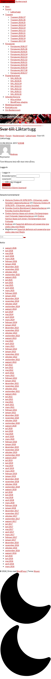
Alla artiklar (15, 99)
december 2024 (12, 298)
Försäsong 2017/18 (18, 70)
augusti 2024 (10, 309)
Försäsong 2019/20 (18, 65)
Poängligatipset (12, 75)
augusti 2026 (10, 248)
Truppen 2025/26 (18, 19)
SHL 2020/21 (15, 91)
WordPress (21, 571)
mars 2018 (9, 502)
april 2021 (9, 404)
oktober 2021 (11, 388)
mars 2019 (9, 471)
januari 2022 (10, 380)
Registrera (7, 187)
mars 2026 (9, 258)
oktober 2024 (11, 303)
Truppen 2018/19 (18, 38)
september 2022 (12, 359)
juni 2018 (9, 494)
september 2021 (12, 391)
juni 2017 (9, 526)
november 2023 (12, 330)
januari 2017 (10, 540)
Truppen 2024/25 (18, 22)
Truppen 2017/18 (18, 41)
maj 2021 (9, 402)
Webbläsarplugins (13, 104)
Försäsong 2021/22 (18, 59)
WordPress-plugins (19, 102)
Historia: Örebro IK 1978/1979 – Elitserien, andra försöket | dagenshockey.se (26, 201)
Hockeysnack (18, 135)
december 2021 (12, 383)
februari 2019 (11, 473)
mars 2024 (9, 319)
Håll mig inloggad (13, 182)
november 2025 (12, 269)
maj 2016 (9, 561)
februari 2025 (11, 293)
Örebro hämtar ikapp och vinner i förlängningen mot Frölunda (25, 219)
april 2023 (9, 343)
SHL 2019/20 (15, 94)
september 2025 (12, 274)
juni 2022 (9, 367)
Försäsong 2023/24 (18, 54)
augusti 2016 (10, 553)
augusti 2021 (10, 394)
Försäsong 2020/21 (18, 62)
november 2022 (12, 354)
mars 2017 (9, 534)
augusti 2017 (10, 521)
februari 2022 (11, 378)
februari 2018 (11, 505)
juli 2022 (9, 364)
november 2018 (12, 481)
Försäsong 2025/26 (18, 49)
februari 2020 (11, 441)
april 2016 (9, 563)
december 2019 (12, 447)
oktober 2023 (11, 333)
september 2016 (12, 550)
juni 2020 (9, 431)
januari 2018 (10, 508)
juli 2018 (9, 492)
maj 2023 (9, 341)
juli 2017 (9, 524)
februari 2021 (11, 409)
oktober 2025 (11, 272)
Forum (8, 9)
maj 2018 (9, 497)
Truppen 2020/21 (18, 33)
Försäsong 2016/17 (18, 73)
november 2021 (12, 386)
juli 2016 (9, 555)
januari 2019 (10, 476)
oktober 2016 (11, 547)
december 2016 (12, 542)
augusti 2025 (10, 277)
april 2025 (9, 287)
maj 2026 (9, 253)
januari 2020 (10, 444)
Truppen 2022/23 (18, 27)
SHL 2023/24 (15, 83)
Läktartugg (15, 11)
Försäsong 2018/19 (18, 67)
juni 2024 (9, 311)
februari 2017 (11, 537)
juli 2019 (9, 460)
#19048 (21, 143)
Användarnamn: (9, 175)
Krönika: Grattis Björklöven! (17, 210)
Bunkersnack (21, 1)
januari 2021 (10, 412)
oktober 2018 (11, 484)
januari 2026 (10, 264)
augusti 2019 (10, 457)
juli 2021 (9, 396)
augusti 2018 (10, 489)
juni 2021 (9, 399)
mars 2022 (9, 375)
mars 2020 (9, 439)
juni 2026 (9, 250)
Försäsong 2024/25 (18, 51)
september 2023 (12, 335)
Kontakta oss (11, 107)
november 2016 (12, 545)
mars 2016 (9, 566)
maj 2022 (9, 370)
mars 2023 (9, 346)
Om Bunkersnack (12, 110)
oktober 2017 (11, 516)
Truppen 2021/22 (18, 30)
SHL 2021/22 (15, 88)
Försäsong (10, 43)
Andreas (8, 224)
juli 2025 (9, 279)
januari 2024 (10, 325)
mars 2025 (9, 290)
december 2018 (12, 478)
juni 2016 (9, 558)
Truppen (9, 14)
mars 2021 (9, 407)
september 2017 (12, 518)
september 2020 (12, 423)
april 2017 (9, 532)
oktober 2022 (11, 356)
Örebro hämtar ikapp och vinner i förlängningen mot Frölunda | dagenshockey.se (26, 214)
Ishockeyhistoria (12, 96)
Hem (7, 6)
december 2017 (12, 510)
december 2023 (12, 327)
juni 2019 (9, 463)
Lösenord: (6, 179)
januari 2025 (10, 295)
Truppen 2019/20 (18, 35)
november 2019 (12, 449)
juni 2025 (9, 282)
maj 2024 (9, 314)
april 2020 (9, 436)
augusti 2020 (10, 425)
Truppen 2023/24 (18, 25)
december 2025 (12, 266)
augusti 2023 (10, 338)
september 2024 (12, 306)
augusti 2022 (10, 362)
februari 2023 (11, 348)
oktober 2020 (11, 420)
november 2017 (12, 513)
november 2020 (12, 417)
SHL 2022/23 (15, 86)
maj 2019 (9, 465)
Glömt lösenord (19, 187)
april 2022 (9, 372)
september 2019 (12, 455)
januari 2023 (10, 351)
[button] (25, 624)
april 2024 (9, 317)
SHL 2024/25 (15, 80)
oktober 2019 (11, 452)
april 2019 (9, 468)
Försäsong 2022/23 (18, 57)
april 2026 (9, 256)
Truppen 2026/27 (18, 17)
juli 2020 (9, 428)
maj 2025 (9, 285)
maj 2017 (9, 529)
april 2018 (9, 500)
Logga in (6, 185)
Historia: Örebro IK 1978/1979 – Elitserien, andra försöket (27, 204)
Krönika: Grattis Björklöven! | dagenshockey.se (26, 208)
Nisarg (37, 571)
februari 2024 (11, 322)
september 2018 (12, 486)
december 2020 (12, 415)
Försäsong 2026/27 (18, 46)
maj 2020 (9, 433)
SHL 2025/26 (15, 78)
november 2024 (12, 301)
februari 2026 (11, 261)
